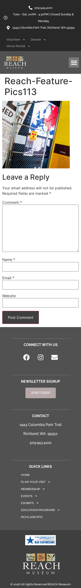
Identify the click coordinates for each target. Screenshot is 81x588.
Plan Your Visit (33, 482)
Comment (12, 202)
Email (8, 278)
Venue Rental (15, 46)
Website (9, 296)
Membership (30, 489)
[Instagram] (40, 357)
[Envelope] (54, 357)
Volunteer (13, 39)
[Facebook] (26, 357)
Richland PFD (31, 517)
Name (8, 259)
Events (26, 496)
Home (25, 475)
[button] (74, 62)
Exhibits (27, 503)
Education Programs (38, 510)
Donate (36, 39)
